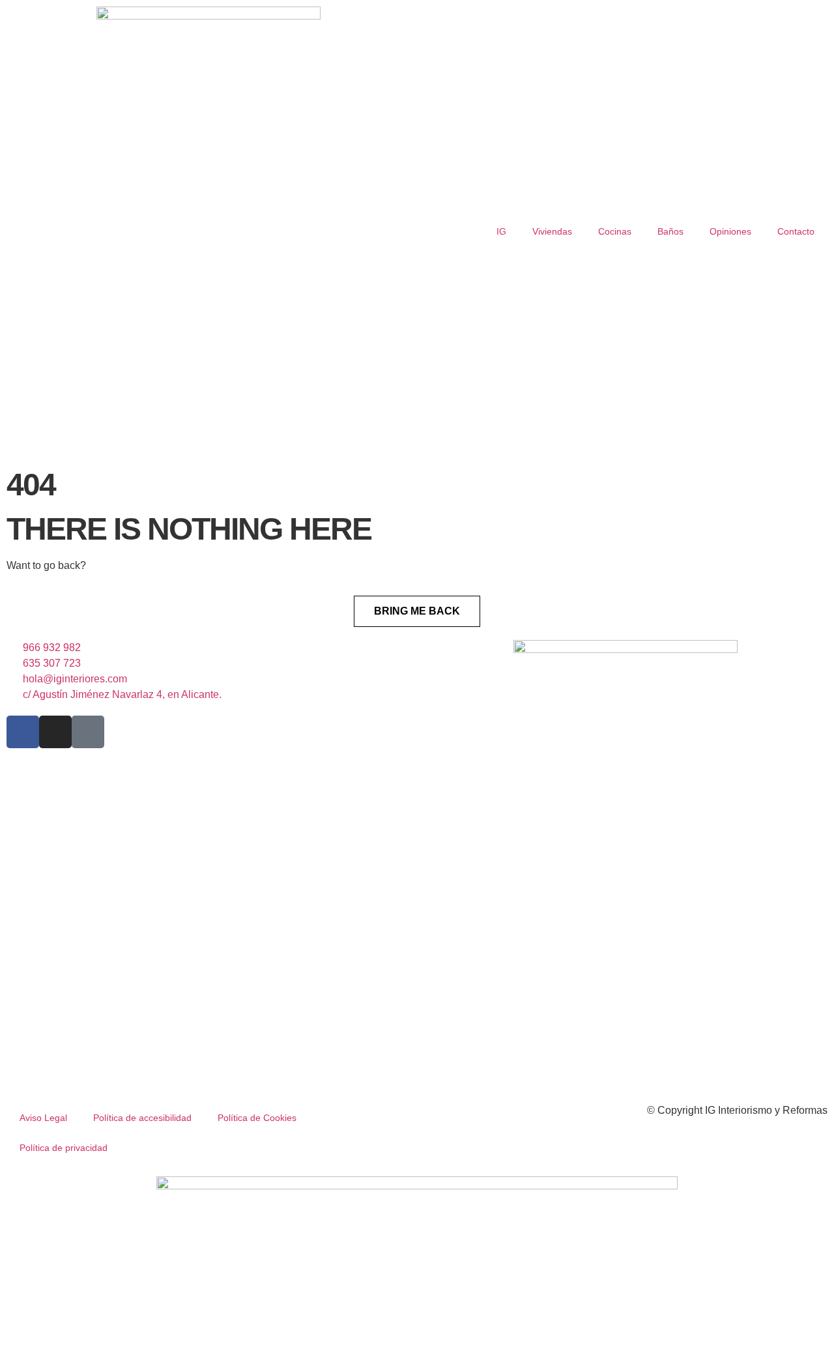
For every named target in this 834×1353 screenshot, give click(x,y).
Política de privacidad (64, 1147)
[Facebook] (23, 732)
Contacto (795, 231)
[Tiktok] (88, 732)
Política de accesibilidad (142, 1118)
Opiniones (730, 231)
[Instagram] (55, 732)
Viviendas (552, 231)
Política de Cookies (257, 1118)
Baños (670, 231)
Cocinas (614, 231)
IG (501, 231)
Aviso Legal (43, 1118)
